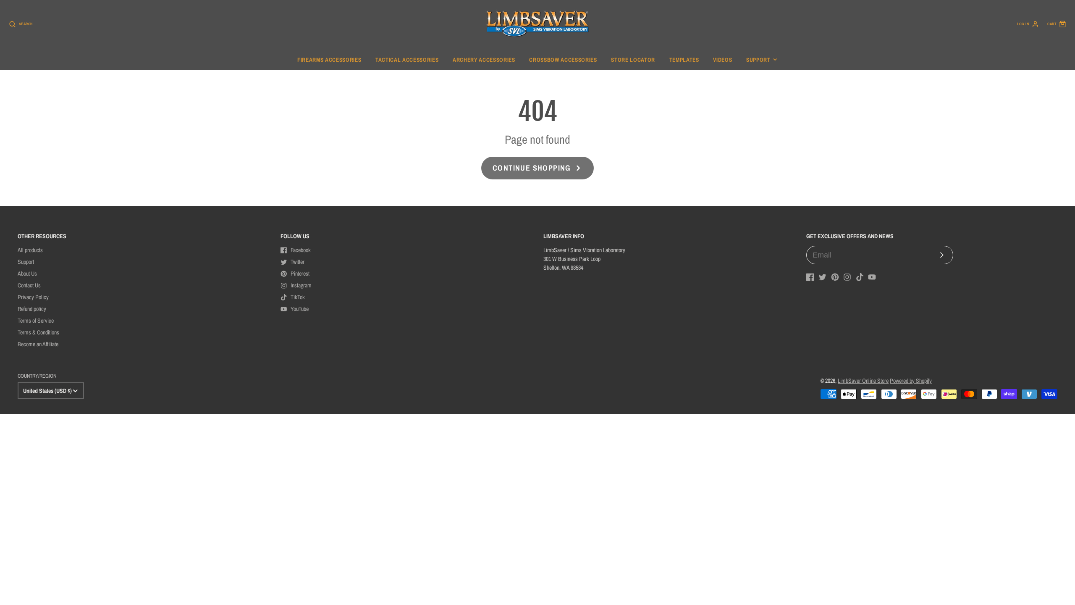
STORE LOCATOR (633, 59)
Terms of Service (36, 320)
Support (758, 59)
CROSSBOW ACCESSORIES (563, 59)
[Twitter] (822, 277)
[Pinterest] (835, 277)
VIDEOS (722, 59)
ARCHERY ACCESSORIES (484, 59)
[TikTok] (860, 277)
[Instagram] (847, 277)
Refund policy (32, 309)
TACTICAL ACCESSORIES (406, 59)
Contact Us (29, 285)
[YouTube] (872, 277)
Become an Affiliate (38, 344)
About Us (27, 273)
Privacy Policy (33, 297)
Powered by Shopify (911, 380)
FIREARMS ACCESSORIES (329, 59)
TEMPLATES (684, 59)
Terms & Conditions (38, 332)
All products (30, 250)
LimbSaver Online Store (863, 380)
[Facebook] (810, 277)
